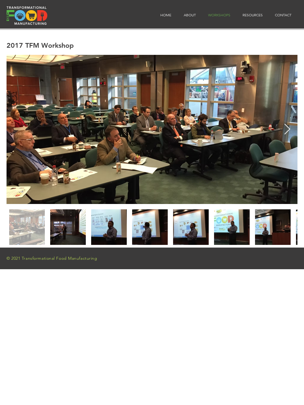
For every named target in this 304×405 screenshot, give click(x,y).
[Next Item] (287, 129)
